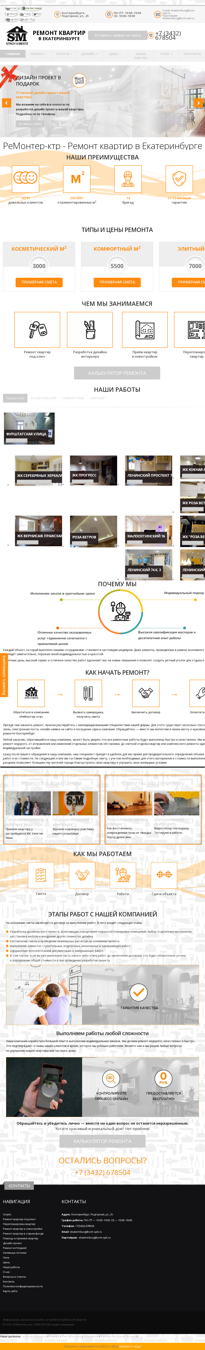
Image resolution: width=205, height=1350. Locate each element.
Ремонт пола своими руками (127, 822)
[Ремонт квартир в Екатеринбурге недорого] (17, 35)
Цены (113, 54)
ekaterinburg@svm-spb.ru (179, 12)
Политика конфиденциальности (23, 1286)
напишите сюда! (130, 1346)
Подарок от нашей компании (71, 822)
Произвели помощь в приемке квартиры (27, 822)
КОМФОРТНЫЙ (73, 398)
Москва (131, 1336)
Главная (13, 54)
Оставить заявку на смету (117, 35)
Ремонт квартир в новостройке (22, 1229)
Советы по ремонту (153, 782)
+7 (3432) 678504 (168, 35)
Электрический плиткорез (169, 822)
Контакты (192, 54)
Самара (54, 1336)
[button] (5, 101)
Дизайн (88, 54)
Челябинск (91, 1336)
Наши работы (141, 56)
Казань (76, 1336)
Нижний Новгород (34, 1336)
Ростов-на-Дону (112, 1336)
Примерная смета (39, 282)
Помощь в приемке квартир (20, 1238)
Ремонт (36, 54)
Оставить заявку (30, 124)
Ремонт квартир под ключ (19, 1219)
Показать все (15, 398)
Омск (65, 1336)
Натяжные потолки (14, 1252)
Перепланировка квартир (19, 1224)
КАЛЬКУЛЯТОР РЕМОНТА (117, 373)
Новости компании (52, 782)
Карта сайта (10, 1291)
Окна (6, 1257)
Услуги (62, 54)
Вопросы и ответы (14, 1276)
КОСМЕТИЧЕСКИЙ (43, 398)
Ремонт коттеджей (14, 1248)
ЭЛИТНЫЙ (97, 398)
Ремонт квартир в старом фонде (23, 1233)
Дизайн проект (12, 1243)
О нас (165, 54)
